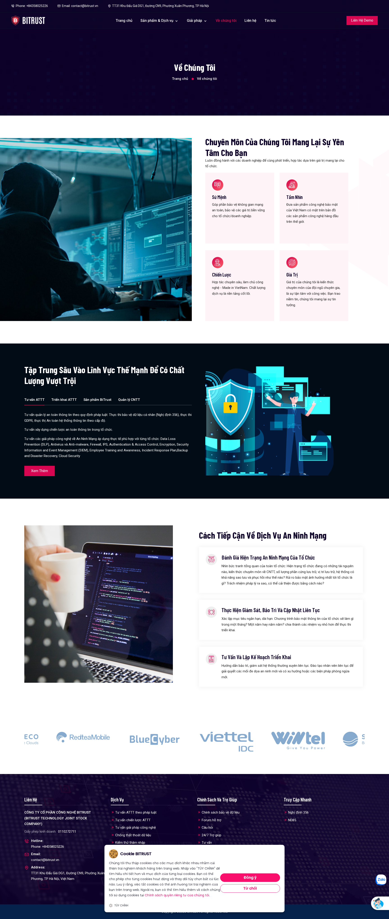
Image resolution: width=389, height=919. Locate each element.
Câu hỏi (207, 827)
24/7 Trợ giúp (211, 835)
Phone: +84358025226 (32, 6)
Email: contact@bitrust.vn (80, 6)
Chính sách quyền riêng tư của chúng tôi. (177, 895)
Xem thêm (39, 471)
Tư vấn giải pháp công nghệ (135, 827)
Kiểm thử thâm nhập (130, 843)
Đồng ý (250, 877)
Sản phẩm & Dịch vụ (156, 20)
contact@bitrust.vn (45, 860)
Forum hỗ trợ (211, 820)
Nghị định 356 (298, 812)
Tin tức (270, 20)
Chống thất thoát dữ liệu (133, 835)
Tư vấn (207, 843)
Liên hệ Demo (362, 20)
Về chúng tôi (226, 20)
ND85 (292, 820)
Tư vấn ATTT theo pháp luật (135, 812)
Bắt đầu (359, 903)
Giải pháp (195, 20)
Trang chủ (124, 20)
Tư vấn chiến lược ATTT (133, 820)
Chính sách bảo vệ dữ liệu (221, 812)
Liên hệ (250, 20)
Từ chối (250, 888)
